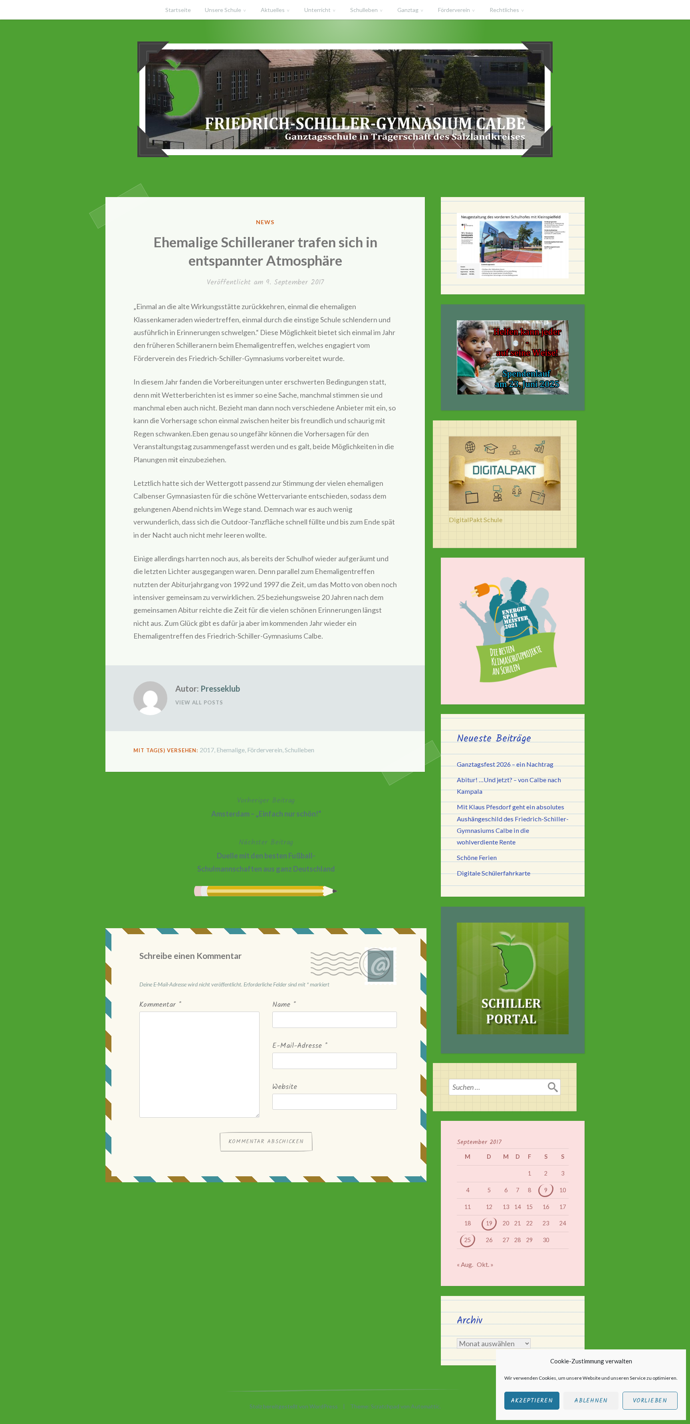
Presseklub (220, 688)
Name (284, 1005)
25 (467, 1240)
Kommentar (160, 1005)
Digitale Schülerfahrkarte (493, 873)
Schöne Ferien (477, 857)
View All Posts (199, 702)
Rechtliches (504, 9)
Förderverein (454, 9)
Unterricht (317, 9)
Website (284, 1087)
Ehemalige (230, 749)
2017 (207, 749)
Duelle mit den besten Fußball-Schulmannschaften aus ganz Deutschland (266, 855)
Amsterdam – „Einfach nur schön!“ (266, 806)
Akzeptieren (532, 1401)
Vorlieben (650, 1401)
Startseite (178, 9)
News (265, 222)
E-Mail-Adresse (299, 1046)
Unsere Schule (223, 9)
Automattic (425, 1406)
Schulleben (364, 9)
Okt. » (485, 1264)
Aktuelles (273, 9)
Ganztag (407, 9)
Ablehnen (591, 1401)
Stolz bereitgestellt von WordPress (294, 1406)
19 (489, 1223)
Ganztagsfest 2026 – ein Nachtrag (505, 764)
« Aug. (465, 1264)
